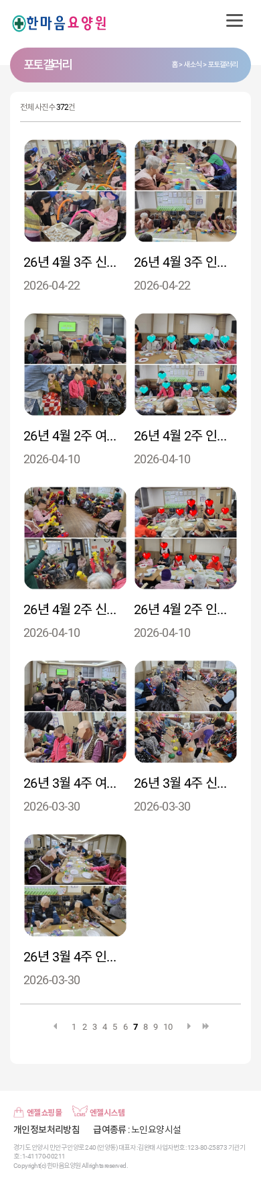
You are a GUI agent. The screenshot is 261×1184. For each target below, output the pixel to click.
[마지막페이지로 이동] (205, 1026)
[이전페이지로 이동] (55, 1026)
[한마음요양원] (60, 23)
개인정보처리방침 (46, 1129)
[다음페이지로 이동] (189, 1026)
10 (167, 1027)
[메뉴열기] (234, 20)
